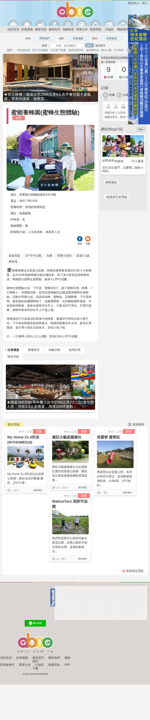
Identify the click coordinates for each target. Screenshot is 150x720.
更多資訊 (37, 490)
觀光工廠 (106, 50)
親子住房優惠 (40, 50)
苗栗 (19, 118)
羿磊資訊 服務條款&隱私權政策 (35, 674)
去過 (125, 94)
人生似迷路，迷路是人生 (44, 231)
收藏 (111, 94)
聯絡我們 (123, 29)
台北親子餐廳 (58, 50)
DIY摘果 (118, 50)
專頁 (80, 243)
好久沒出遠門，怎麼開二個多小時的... (122, 169)
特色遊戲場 (23, 50)
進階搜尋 (138, 424)
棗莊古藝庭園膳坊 (66, 437)
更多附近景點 (134, 570)
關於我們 (54, 657)
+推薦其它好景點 (116, 197)
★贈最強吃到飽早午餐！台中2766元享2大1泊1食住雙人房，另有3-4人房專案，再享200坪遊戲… (50, 404)
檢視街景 (75, 349)
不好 (108, 107)
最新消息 (41, 29)
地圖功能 (54, 349)
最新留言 (54, 29)
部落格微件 (7, 664)
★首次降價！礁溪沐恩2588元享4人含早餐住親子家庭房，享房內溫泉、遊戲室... (47, 96)
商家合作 (82, 29)
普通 (123, 107)
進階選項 (100, 45)
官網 (88, 243)
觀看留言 (34, 349)
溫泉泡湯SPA (75, 50)
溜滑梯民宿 (92, 50)
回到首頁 (13, 29)
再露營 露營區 (108, 437)
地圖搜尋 (68, 29)
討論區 (109, 29)
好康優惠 (27, 29)
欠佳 (116, 107)
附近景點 (13, 356)
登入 (145, 3)
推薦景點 (96, 29)
